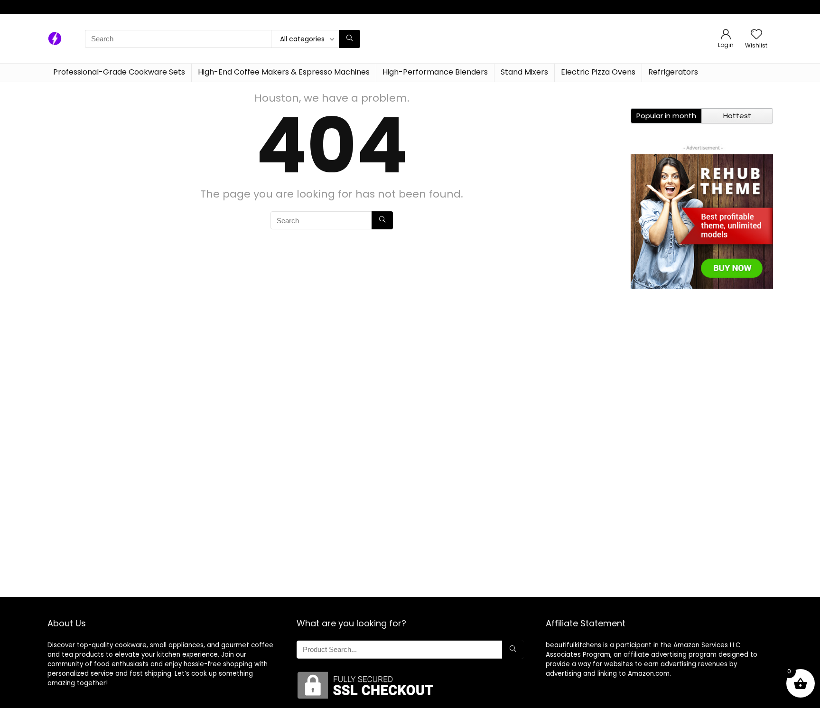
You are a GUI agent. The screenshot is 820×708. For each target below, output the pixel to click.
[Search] (349, 39)
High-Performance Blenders (346, 7)
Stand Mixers (416, 7)
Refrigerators (533, 7)
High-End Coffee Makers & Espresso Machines (227, 7)
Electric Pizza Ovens (475, 7)
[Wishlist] (756, 35)
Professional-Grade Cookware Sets (98, 7)
